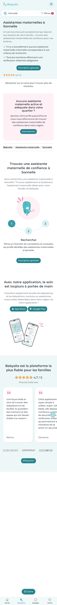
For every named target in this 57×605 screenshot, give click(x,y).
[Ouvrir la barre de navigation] (51, 4)
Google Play (38, 309)
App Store (20, 309)
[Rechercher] (5, 13)
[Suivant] (53, 414)
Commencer (28, 131)
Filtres (48, 13)
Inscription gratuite (28, 68)
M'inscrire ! (28, 461)
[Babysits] (10, 4)
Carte (30, 591)
